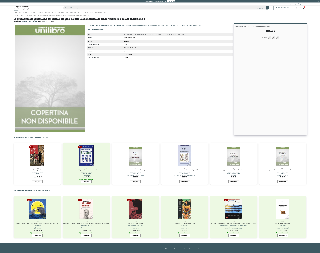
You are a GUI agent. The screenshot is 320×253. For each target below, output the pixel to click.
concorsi (40, 12)
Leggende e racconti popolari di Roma (234, 170)
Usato (105, 12)
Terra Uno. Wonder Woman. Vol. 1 (184, 223)
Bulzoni (126, 41)
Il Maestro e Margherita (135, 223)
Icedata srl (192, 248)
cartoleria (98, 12)
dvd (67, 12)
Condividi (264, 38)
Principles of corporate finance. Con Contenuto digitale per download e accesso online (237, 223)
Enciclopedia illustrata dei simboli (86, 170)
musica (80, 12)
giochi (91, 12)
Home (15, 12)
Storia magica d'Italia (37, 170)
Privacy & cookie (199, 248)
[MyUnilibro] (300, 7)
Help (294, 4)
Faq (290, 4)
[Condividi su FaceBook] (269, 37)
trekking (47, 12)
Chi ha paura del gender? (282, 223)
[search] (267, 7)
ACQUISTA (38, 182)
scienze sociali (128, 54)
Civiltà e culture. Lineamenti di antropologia (135, 170)
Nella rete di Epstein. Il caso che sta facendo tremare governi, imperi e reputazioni (88, 223)
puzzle (86, 12)
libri (20, 12)
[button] (304, 7)
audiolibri (61, 12)
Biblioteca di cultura (130, 47)
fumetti (33, 12)
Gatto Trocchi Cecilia (29, 21)
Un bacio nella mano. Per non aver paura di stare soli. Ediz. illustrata (37, 223)
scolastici (26, 12)
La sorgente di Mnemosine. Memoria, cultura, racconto (283, 170)
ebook (54, 12)
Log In (300, 4)
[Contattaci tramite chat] (296, 7)
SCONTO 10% (171, 1)
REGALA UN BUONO (283, 8)
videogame (73, 12)
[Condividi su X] (273, 37)
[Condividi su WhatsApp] (277, 37)
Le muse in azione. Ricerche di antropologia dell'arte (184, 170)
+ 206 (125, 57)
